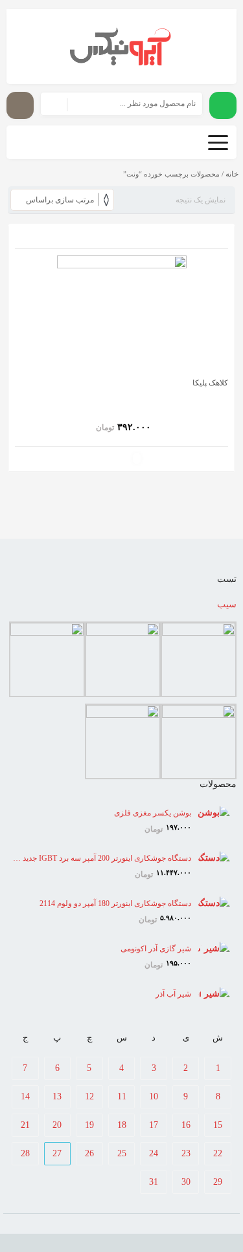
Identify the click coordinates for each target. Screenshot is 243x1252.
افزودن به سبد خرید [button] (137, 458)
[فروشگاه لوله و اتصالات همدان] (121, 46)
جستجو (54, 104)
